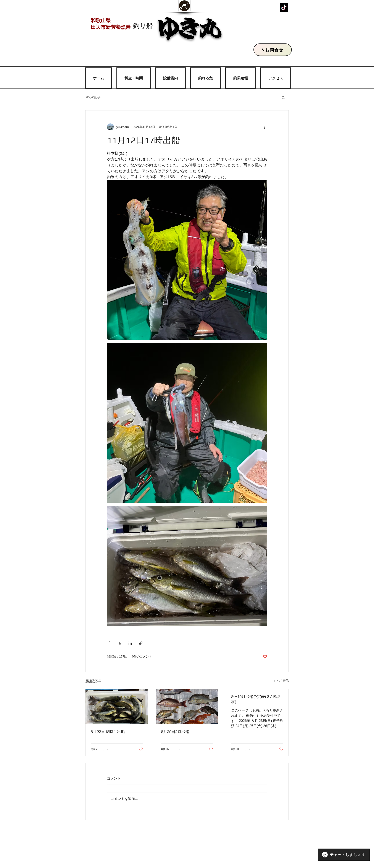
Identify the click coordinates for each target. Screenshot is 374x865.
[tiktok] (284, 7)
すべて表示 (281, 680)
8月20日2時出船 (175, 731)
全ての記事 (92, 97)
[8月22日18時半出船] (116, 706)
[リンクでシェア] (141, 643)
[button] (283, 97)
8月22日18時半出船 (108, 731)
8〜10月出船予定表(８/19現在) (255, 699)
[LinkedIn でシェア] (130, 643)
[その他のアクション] (264, 126)
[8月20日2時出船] (187, 706)
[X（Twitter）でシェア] (120, 643)
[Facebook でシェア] (109, 643)
